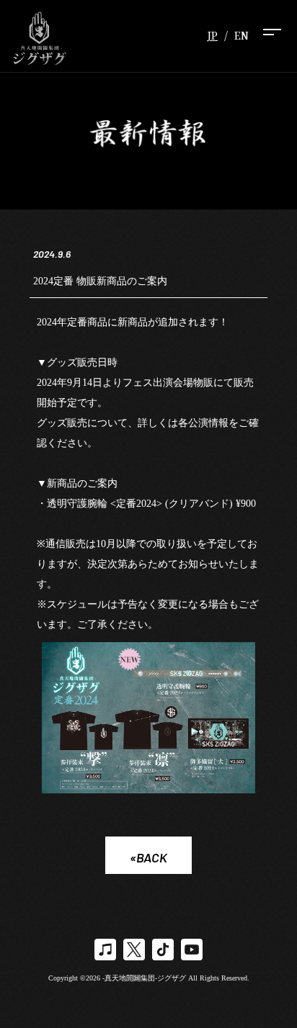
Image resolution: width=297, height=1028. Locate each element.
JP (212, 35)
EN (241, 35)
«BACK (148, 857)
